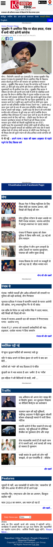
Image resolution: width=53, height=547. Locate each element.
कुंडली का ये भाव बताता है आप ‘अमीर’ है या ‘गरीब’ (23, 372)
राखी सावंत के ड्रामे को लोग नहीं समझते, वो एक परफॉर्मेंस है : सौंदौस (34, 456)
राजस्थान (30, 16)
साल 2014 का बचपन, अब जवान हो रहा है (20, 502)
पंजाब (37, 16)
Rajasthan (9, 538)
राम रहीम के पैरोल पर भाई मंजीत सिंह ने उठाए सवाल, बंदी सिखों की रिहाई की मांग (24, 312)
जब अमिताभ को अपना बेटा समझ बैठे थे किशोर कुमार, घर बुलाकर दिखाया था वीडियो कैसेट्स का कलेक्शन (35, 400)
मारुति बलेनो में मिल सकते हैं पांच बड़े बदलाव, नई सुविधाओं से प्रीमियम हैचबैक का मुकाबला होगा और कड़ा (35, 429)
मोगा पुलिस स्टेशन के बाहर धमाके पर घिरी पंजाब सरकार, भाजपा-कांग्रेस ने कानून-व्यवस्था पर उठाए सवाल (35, 221)
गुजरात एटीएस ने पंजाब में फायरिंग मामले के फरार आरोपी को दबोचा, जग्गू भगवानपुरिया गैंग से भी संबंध (26, 303)
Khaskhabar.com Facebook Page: (26, 185)
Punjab (10, 26)
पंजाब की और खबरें (44, 336)
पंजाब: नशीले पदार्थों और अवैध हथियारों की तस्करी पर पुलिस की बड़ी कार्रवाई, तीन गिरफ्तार (25, 294)
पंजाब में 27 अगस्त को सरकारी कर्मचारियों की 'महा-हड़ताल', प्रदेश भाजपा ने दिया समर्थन (24, 329)
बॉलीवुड (3, 16)
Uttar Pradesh (22, 538)
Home (3, 26)
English (4, 20)
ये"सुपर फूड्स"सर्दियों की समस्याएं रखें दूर (19, 352)
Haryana (43, 538)
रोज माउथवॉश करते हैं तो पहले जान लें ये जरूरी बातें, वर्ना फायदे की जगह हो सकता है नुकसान (35, 443)
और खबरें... (47, 508)
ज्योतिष (9, 16)
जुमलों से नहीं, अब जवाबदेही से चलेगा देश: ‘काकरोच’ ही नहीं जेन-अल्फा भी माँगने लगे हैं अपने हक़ (26, 487)
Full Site (35, 544)
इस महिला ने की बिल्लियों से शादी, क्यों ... (19, 378)
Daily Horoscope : (11, 517)
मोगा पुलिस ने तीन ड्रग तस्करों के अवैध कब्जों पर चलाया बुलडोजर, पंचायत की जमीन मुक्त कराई (34, 250)
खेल (15, 16)
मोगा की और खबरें (44, 275)
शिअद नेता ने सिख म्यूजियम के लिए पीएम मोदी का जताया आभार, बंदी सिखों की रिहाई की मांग (34, 207)
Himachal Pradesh (26, 540)
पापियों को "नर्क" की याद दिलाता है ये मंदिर (20, 366)
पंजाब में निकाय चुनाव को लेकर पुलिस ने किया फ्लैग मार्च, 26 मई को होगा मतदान (35, 235)
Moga (16, 26)
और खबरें (48, 469)
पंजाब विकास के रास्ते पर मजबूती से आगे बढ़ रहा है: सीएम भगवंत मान (35, 263)
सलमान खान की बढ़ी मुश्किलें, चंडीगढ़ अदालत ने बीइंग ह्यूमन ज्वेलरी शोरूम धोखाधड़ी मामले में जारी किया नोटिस (35, 416)
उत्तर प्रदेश (22, 16)
